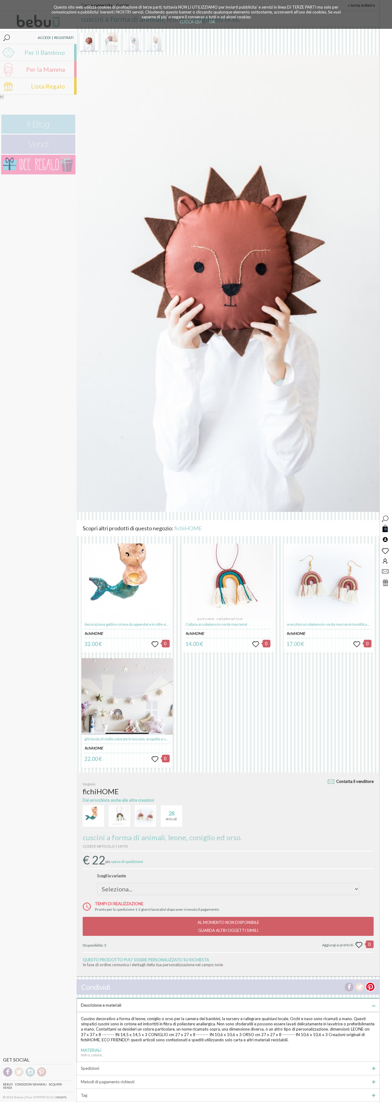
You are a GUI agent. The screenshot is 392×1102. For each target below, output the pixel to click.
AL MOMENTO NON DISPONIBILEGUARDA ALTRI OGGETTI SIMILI (228, 926)
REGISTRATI (64, 37)
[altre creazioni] (93, 816)
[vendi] (38, 152)
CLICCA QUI (190, 21)
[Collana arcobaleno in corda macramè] (228, 581)
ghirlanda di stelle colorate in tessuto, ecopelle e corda (129, 739)
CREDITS (61, 1097)
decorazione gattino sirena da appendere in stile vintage (130, 624)
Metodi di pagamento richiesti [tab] (107, 1081)
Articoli (171, 815)
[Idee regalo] (38, 173)
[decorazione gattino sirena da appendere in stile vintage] (126, 581)
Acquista (55, 1084)
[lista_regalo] (385, 582)
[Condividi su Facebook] (349, 987)
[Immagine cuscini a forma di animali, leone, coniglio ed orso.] (89, 41)
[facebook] (7, 1075)
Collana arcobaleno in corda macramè (216, 624)
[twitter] (19, 1075)
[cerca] (385, 517)
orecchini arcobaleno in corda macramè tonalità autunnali (333, 624)
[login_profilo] (385, 539)
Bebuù (8, 1084)
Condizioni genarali (31, 1084)
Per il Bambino (44, 52)
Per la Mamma (45, 69)
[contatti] (385, 571)
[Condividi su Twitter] (359, 987)
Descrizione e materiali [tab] (101, 1005)
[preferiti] (385, 550)
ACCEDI (44, 37)
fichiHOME (188, 528)
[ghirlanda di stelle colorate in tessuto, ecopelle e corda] (126, 696)
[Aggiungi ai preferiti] (359, 945)
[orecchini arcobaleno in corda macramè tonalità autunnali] (329, 581)
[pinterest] (41, 1075)
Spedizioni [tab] (90, 1068)
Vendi (7, 1087)
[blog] (38, 132)
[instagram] (30, 1075)
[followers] (385, 561)
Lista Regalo (48, 86)
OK (212, 21)
